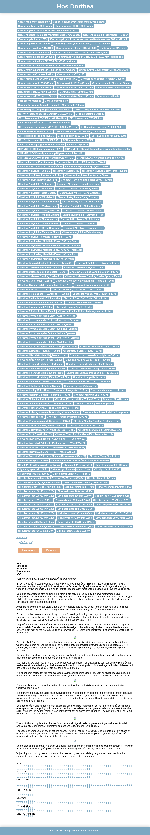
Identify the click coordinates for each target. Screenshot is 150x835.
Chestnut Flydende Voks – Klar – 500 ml (94, 294)
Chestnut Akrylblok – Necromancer (37, 219)
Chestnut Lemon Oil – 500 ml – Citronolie (40, 381)
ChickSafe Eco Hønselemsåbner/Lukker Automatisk (80, 460)
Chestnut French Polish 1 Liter (35, 307)
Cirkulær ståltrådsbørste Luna (114, 487)
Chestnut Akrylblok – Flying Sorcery (78, 197)
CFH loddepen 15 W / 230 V (73, 136)
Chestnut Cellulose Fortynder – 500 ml (39, 267)
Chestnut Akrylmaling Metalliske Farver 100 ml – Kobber (49, 245)
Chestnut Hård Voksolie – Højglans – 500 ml (94, 355)
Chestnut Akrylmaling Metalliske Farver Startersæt (46, 259)
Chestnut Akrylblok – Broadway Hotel (77, 188)
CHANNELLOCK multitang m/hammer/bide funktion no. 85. (97, 149)
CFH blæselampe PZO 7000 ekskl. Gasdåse (42, 118)
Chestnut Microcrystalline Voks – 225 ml (77, 399)
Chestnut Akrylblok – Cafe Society (37, 193)
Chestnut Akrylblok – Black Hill (35, 188)
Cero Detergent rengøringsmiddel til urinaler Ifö (44, 109)
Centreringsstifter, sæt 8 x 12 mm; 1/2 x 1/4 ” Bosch (82, 43)
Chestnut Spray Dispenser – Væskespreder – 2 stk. (46, 430)
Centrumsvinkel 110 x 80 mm (73, 83)
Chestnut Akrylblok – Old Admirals (80, 219)
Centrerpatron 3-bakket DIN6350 (36, 57)
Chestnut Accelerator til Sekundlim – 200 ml (81, 162)
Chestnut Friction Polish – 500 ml (36, 311)
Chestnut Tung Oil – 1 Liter (104, 456)
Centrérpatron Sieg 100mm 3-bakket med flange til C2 (47, 79)
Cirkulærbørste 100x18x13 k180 (75, 491)
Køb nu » (51, 550)
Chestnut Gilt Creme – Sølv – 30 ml (82, 351)
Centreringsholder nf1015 (32, 39)
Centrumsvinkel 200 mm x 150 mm (74, 87)
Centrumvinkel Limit (107, 96)
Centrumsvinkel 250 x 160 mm (76, 92)
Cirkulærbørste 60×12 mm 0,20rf (114, 526)
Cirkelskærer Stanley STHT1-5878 (71, 474)
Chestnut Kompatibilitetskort (89, 377)
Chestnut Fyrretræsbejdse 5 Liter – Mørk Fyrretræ (45, 324)
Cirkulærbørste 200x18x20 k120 (113, 513)
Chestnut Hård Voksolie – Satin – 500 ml (88, 359)
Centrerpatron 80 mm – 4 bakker (36, 74)
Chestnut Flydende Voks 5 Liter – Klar (39, 298)
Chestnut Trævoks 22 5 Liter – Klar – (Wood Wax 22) (46, 452)
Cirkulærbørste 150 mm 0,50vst (35, 504)
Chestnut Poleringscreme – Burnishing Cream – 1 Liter (48, 408)
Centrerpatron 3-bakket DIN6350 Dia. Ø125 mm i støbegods (50, 65)
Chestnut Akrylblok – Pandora (78, 223)
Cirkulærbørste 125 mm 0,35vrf (35, 500)
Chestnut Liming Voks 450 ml (80, 386)
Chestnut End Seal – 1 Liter (33, 289)
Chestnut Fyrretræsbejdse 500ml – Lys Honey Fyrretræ (48, 338)
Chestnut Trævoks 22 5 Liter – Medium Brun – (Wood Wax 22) (52, 456)
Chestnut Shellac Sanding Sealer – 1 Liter (96, 421)
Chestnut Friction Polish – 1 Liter (74, 307)
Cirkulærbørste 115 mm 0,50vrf (112, 496)
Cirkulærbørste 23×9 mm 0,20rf (75, 517)
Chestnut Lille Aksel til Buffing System (39, 386)
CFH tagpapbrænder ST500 (78, 140)
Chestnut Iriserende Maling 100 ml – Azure (89, 364)
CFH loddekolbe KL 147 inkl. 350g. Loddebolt (80, 131)
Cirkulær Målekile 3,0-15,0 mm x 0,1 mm (39, 487)
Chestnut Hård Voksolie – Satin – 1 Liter (40, 359)
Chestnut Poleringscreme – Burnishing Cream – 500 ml (48, 412)
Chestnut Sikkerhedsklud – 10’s (85, 425)
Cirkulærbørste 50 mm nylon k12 (36, 526)
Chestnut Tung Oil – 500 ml (33, 460)
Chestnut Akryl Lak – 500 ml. (34, 171)
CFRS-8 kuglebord (77, 144)
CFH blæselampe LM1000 (90, 114)
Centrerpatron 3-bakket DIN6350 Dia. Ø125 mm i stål (46, 70)
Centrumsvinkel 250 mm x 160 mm (37, 92)
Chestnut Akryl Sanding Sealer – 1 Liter (40, 175)
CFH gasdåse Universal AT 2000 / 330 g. (103, 127)
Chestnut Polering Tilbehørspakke (94, 403)
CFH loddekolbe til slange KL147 (36, 136)
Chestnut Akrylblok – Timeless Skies (38, 232)
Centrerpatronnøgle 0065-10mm (35, 83)
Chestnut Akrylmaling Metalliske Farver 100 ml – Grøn (47, 241)
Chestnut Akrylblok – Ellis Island (36, 197)
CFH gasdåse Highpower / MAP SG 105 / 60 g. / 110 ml (47, 127)
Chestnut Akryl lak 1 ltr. (66, 171)
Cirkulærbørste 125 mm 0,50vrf (73, 500)
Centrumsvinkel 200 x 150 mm (113, 87)
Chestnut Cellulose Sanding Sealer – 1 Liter (42, 272)
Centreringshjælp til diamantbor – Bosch (105, 35)
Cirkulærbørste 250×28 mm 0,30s (114, 517)
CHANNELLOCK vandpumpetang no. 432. (100, 158)
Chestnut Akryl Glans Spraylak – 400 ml (87, 166)
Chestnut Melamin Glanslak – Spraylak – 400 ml (44, 395)
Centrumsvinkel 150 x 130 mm (34, 87)
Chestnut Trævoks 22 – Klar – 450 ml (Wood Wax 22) (84, 434)
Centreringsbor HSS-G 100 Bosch (74, 26)
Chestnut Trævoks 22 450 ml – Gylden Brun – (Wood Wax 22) (51, 438)
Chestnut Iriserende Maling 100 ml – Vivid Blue (44, 377)
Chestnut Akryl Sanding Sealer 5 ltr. (37, 180)
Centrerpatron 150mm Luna (33, 52)
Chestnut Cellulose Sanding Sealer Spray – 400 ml (93, 276)
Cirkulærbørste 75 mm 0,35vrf (73, 531)
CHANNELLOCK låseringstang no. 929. (40, 149)
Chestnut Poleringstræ (30, 417)
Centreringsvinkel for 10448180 (35, 48)
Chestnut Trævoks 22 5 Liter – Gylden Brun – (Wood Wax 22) (51, 447)
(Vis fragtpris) (26, 542)
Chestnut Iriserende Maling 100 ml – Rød (40, 373)
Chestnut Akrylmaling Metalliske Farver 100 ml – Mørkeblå (50, 250)
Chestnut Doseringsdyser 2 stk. (92, 285)
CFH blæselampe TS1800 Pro (85, 118)
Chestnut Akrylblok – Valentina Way (82, 232)
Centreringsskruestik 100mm (34, 43)
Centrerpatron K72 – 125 (70, 74)
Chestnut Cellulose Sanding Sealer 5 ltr (40, 276)
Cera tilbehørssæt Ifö (29, 100)
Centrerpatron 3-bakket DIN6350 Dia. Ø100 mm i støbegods (90, 57)
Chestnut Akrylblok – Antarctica (35, 184)
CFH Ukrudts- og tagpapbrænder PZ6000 (41, 144)
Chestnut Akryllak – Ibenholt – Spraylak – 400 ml (44, 237)
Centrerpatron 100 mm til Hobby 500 (76, 48)
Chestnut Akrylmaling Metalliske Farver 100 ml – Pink (47, 254)
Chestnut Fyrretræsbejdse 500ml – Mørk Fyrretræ (45, 342)
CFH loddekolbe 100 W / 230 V (34, 131)
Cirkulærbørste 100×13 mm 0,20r (36, 491)
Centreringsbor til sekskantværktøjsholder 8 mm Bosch (49, 35)
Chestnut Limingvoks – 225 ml (70, 390)
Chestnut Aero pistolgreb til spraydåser (40, 166)
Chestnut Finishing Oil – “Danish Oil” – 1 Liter (77, 289)
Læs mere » (28, 550)
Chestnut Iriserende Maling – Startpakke (40, 364)
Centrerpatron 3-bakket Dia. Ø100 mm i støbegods (80, 52)
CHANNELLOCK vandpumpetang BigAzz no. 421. (45, 158)
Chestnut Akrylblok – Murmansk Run (83, 215)
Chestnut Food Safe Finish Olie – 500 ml (40, 302)
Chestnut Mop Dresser (115, 399)
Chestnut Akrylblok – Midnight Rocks (38, 210)
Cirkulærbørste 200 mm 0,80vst (75, 513)
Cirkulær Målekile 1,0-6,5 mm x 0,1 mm (39, 482)
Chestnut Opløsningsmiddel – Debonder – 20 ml (44, 403)
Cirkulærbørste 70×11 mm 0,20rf (35, 531)
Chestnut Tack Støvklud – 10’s (35, 434)
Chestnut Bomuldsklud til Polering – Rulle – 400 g (45, 263)
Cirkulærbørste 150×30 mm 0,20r (75, 509)
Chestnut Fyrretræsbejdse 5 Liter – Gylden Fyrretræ (46, 316)
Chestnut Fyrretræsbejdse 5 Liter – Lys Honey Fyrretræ (48, 320)
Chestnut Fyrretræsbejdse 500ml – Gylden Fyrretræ (46, 333)
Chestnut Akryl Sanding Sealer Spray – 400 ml (86, 180)
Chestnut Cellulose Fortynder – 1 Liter (98, 263)
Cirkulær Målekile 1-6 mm (101, 478)
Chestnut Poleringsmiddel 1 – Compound (106, 412)
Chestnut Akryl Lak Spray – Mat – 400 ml (104, 171)
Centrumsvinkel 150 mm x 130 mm (111, 83)
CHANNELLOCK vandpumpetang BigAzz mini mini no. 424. (51, 153)
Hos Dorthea (75, 6)
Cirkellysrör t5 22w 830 (106, 469)
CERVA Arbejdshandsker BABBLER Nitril (97, 109)
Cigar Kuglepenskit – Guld (32, 469)
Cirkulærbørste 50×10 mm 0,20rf (75, 526)
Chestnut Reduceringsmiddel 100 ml (67, 417)
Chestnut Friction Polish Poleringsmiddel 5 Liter (84, 311)
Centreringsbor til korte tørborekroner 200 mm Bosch (47, 30)
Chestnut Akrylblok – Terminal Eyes (83, 228)
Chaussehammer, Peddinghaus (35, 162)
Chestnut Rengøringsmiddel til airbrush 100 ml (44, 421)
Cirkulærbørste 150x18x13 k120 (113, 504)
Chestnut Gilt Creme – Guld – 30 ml (99, 346)
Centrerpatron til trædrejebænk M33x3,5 (103, 79)
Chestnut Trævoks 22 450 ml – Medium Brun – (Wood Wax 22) (52, 443)
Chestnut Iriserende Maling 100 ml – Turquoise (92, 373)
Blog (67, 830)
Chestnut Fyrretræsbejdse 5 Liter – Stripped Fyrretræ (47, 329)
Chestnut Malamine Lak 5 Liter (107, 390)
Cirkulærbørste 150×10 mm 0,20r (74, 504)
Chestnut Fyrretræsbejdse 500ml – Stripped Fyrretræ (47, 346)
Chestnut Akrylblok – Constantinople (80, 193)
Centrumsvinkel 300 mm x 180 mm (37, 96)
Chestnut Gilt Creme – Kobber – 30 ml (39, 351)
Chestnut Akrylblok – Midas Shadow (80, 206)
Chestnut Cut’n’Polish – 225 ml (35, 280)
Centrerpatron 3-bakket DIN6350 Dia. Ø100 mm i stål (46, 61)
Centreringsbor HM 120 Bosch (35, 26)
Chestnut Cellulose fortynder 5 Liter (84, 267)
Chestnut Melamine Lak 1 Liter (35, 399)
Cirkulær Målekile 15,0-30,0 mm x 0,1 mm (86, 482)
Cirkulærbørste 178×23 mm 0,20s (36, 513)
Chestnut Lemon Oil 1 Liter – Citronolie (88, 381)
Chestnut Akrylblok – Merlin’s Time (37, 206)
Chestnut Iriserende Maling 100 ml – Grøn (92, 368)
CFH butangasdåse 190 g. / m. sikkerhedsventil (44, 122)
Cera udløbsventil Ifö (56, 100)
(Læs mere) (22, 537)
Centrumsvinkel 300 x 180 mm (76, 96)
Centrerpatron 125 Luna (113, 48)
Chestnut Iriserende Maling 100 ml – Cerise (41, 368)
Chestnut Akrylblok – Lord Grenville (82, 201)
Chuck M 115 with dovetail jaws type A (39, 465)
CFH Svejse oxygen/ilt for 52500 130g (38, 140)
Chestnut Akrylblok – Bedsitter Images (78, 184)
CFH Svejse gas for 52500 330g (109, 136)
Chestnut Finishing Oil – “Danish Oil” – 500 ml (43, 294)
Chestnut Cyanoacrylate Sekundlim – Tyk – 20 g (44, 285)
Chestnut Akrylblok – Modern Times (83, 210)
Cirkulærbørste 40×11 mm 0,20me (75, 522)
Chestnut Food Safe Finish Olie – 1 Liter (86, 298)
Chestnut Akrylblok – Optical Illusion (38, 223)
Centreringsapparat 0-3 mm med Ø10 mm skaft (78, 21)
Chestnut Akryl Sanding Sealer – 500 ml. (87, 175)
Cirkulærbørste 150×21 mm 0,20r (36, 509)
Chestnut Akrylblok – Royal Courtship (39, 228)
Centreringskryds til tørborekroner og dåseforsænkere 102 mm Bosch (89, 39)
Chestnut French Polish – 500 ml (84, 302)
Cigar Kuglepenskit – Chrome (111, 465)
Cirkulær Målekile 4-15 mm (79, 487)
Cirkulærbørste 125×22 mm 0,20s (111, 500)
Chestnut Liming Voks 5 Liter (34, 390)
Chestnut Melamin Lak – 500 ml (91, 395)
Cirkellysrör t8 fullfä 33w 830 (33, 474)
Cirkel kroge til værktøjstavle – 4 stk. (71, 469)
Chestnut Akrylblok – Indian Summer (38, 201)
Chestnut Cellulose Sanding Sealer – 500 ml (94, 272)
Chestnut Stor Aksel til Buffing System (99, 430)
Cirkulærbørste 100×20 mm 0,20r (36, 496)
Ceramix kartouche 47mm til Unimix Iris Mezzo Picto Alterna (51, 105)
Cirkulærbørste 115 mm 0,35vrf (74, 496)
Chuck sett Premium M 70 (78, 465)
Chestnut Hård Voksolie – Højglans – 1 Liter (42, 355)
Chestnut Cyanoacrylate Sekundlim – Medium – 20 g (85, 280)
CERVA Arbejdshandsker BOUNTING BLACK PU (45, 114)
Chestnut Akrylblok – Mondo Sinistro (38, 215)
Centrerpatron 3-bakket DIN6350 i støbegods (103, 70)
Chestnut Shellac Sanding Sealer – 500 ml (41, 425)
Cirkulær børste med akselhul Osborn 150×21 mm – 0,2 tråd (51, 478)
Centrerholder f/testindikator (34, 21)
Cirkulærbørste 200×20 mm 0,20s (36, 517)
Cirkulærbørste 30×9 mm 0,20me (36, 522)
